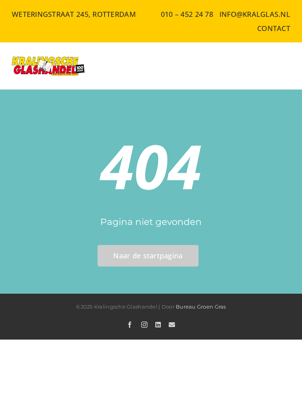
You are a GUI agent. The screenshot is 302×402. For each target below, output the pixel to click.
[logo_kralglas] (48, 60)
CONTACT (273, 28)
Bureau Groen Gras (201, 306)
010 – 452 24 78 (187, 14)
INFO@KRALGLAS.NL (254, 14)
